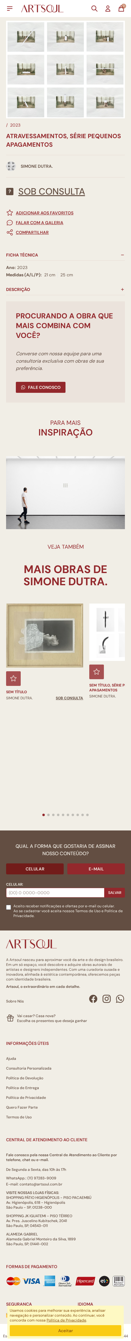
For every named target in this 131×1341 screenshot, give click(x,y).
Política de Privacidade (26, 1097)
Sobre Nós (15, 1001)
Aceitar (65, 1330)
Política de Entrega (22, 1087)
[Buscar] (94, 8)
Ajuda (11, 1058)
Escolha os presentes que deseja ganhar (52, 1020)
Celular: (14, 884)
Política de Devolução (24, 1078)
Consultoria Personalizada (28, 1068)
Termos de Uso (88, 911)
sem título (16, 692)
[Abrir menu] (9, 8)
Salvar (114, 892)
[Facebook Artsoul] (93, 999)
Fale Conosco (44, 387)
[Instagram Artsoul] (107, 999)
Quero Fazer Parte (22, 1107)
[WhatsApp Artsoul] (120, 999)
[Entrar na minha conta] (108, 8)
